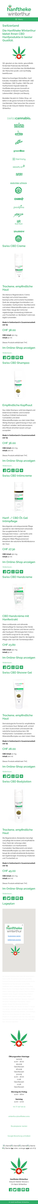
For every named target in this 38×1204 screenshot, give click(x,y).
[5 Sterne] (6, 1148)
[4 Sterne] (31, 1146)
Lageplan (8, 903)
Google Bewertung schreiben (19, 1136)
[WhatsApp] (13, 358)
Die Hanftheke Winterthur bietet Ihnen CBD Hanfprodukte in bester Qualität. (19, 35)
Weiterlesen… (7, 353)
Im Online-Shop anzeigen (18, 347)
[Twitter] (9, 358)
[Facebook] (4, 358)
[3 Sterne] (23, 1146)
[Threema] (17, 358)
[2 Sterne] (15, 1146)
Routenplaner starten (19, 1126)
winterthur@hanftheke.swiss (19, 1116)
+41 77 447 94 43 (19, 1107)
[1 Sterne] (7, 1146)
